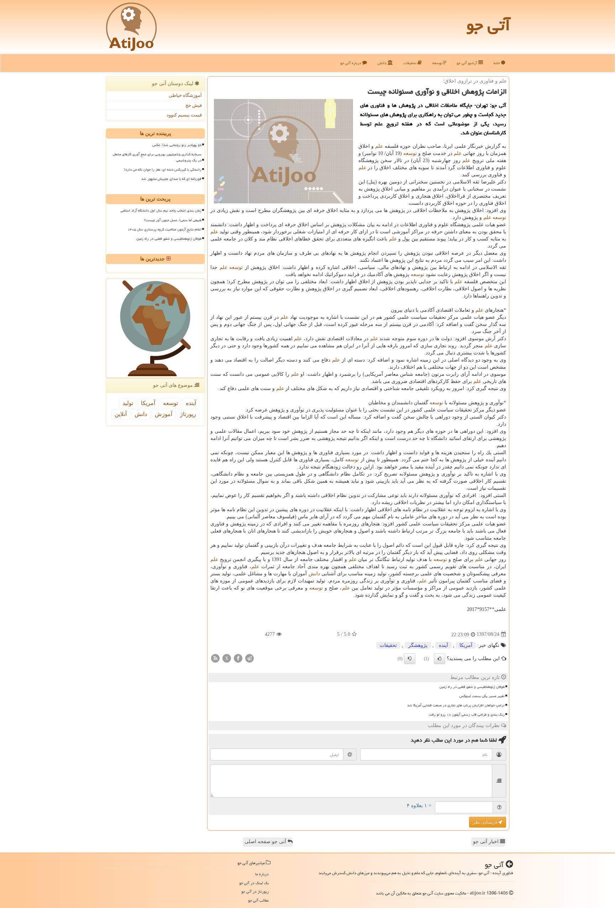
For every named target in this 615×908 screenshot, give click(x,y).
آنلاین (121, 414)
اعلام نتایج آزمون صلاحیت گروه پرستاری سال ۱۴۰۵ (164, 229)
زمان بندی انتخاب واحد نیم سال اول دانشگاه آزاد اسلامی (161, 210)
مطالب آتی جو (258, 900)
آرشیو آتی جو (467, 63)
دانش (383, 63)
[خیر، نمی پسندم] (409, 658)
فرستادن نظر (485, 822)
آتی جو (488, 25)
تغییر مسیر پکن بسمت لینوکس (482, 696)
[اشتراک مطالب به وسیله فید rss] (215, 657)
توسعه (437, 63)
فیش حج (193, 105)
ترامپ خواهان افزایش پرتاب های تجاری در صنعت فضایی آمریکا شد (456, 705)
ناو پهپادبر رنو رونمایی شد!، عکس (176, 145)
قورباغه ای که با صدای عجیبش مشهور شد (171, 178)
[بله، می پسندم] (439, 658)
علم (379, 146)
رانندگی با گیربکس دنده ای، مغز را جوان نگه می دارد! (162, 169)
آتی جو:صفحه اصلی (266, 841)
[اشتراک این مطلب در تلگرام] (249, 657)
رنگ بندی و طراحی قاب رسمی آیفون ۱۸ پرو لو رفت (467, 714)
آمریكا (465, 645)
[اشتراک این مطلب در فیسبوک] (238, 657)
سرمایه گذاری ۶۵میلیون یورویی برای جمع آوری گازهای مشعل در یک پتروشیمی (157, 157)
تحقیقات (410, 63)
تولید (127, 403)
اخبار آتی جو (486, 841)
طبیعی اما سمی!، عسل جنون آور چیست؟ (172, 220)
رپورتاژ (188, 414)
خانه (497, 63)
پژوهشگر (417, 645)
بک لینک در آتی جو (254, 883)
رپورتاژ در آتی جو (255, 891)
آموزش (163, 414)
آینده (443, 645)
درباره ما (262, 874)
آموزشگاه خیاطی (185, 95)
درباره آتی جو (351, 63)
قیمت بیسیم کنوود (184, 115)
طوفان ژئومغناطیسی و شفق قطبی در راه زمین (472, 686)
